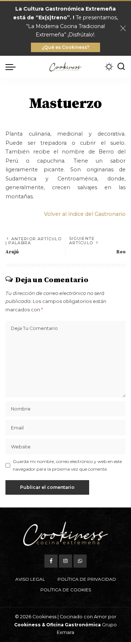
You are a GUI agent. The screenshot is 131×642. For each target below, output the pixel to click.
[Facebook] (50, 561)
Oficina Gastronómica (73, 624)
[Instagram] (65, 561)
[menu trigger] (12, 67)
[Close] (123, 28)
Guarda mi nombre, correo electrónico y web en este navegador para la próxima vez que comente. (67, 465)
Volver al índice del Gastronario (85, 214)
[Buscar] (121, 67)
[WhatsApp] (80, 561)
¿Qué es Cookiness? (65, 47)
